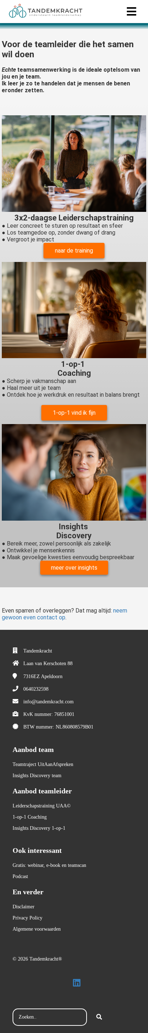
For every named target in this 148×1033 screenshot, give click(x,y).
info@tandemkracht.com (48, 701)
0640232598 (35, 689)
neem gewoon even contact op (64, 614)
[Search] (99, 1017)
